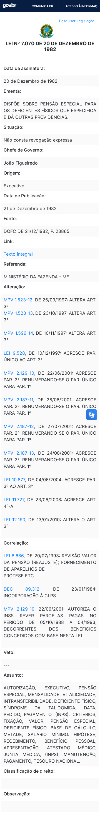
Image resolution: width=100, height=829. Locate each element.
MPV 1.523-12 (18, 300)
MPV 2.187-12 (19, 426)
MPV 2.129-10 (19, 373)
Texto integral (18, 254)
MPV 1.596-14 (18, 333)
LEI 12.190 (14, 519)
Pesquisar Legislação (76, 21)
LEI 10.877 (14, 479)
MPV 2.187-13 (19, 453)
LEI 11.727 (14, 499)
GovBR (9, 5)
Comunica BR (42, 6)
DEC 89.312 (21, 589)
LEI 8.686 (14, 555)
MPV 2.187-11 (18, 399)
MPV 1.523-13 (18, 313)
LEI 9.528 (14, 353)
